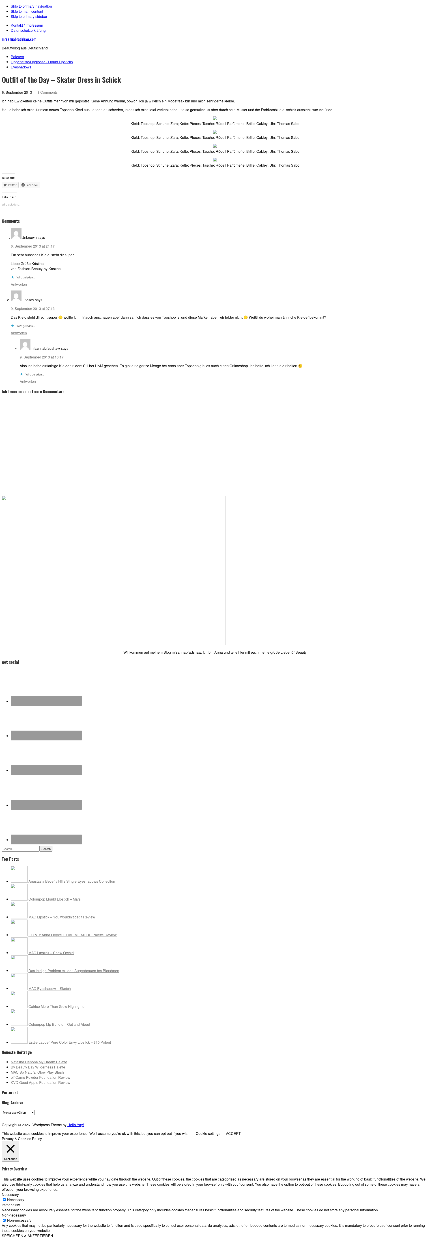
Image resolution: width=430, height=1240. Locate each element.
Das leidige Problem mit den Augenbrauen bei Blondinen (73, 970)
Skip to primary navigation (31, 6)
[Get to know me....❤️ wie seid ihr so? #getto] (236, 1117)
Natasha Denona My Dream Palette (39, 1061)
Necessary (15, 1199)
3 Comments (47, 92)
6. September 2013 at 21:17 (33, 246)
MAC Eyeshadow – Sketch (49, 988)
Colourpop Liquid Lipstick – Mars (54, 899)
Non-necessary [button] (14, 1215)
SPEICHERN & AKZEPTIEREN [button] (27, 1235)
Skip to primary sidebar (29, 16)
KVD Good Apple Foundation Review (40, 1082)
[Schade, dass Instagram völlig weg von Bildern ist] (364, 1117)
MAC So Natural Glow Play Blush (37, 1072)
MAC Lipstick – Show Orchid (51, 952)
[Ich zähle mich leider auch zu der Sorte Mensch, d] (151, 1117)
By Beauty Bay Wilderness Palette (38, 1067)
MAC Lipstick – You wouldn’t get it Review (61, 917)
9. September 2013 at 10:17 (42, 357)
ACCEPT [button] (233, 1133)
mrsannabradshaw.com (19, 39)
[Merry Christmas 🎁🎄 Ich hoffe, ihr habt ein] (407, 1117)
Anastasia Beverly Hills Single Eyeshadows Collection (71, 881)
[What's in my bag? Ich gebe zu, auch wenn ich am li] (279, 1117)
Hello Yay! (75, 1124)
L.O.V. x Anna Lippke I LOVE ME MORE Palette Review (72, 934)
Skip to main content (27, 11)
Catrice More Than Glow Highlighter (57, 1006)
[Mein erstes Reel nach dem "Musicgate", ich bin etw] (193, 1117)
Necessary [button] (10, 1194)
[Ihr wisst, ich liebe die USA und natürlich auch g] (108, 1117)
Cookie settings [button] (208, 1133)
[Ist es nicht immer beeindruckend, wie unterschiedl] (65, 1117)
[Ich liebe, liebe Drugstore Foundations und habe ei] (23, 1117)
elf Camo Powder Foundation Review (40, 1077)
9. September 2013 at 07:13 (33, 308)
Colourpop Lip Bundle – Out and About (59, 1024)
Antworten (19, 284)
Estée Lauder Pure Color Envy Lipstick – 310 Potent (69, 1042)
